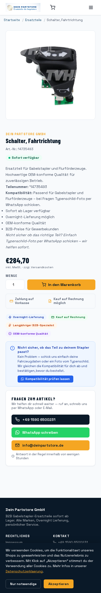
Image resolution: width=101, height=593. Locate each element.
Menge (11, 276)
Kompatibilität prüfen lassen (47, 379)
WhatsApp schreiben (40, 432)
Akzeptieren (58, 584)
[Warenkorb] (52, 7)
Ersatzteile (33, 20)
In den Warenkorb (64, 284)
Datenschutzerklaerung (24, 571)
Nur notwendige (23, 584)
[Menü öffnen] (90, 7)
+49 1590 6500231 (38, 419)
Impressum (14, 542)
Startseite (12, 20)
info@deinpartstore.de (42, 445)
